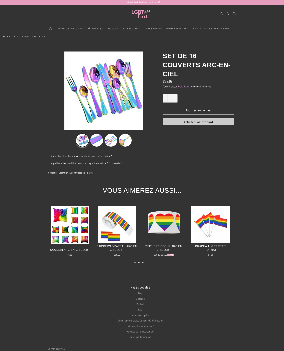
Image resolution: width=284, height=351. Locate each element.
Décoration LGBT (66, 172)
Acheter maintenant (198, 122)
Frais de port (184, 86)
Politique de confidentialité (140, 326)
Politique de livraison (140, 337)
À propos (140, 298)
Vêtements (94, 28)
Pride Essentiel (176, 28)
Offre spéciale (79, 172)
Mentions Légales (140, 315)
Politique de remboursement (140, 331)
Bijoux (112, 28)
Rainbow (89, 172)
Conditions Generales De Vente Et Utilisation (140, 320)
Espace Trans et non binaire (211, 28)
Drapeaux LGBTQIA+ (69, 28)
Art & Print (153, 28)
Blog (140, 293)
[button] (135, 262)
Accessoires (131, 28)
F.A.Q (140, 309)
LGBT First (60, 349)
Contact (140, 304)
